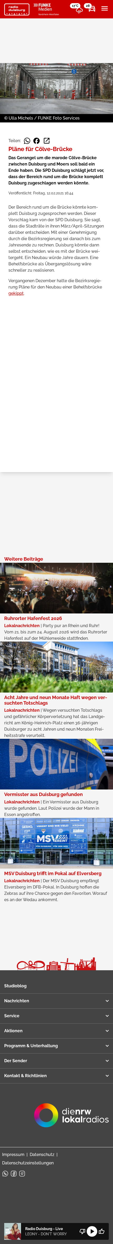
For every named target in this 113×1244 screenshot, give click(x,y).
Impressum (13, 1154)
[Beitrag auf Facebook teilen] (36, 141)
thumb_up (101, 1231)
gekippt (16, 293)
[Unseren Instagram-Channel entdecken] (22, 1173)
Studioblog (15, 985)
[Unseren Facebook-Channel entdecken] (14, 1173)
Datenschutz (42, 1154)
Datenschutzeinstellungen (28, 1162)
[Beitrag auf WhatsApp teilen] (27, 141)
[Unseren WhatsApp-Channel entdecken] (5, 1173)
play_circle (92, 1231)
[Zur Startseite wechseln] (16, 9)
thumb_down (82, 1231)
